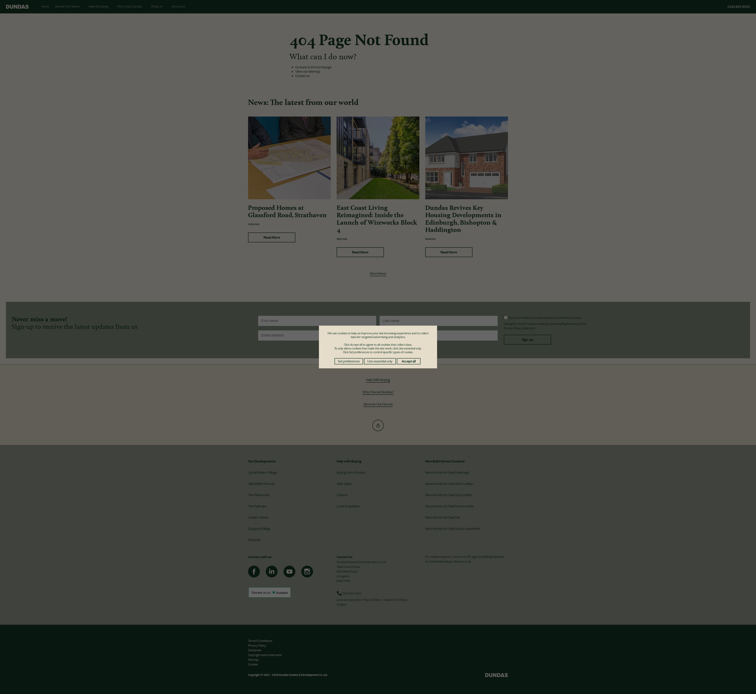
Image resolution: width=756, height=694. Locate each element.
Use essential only (380, 361)
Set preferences (349, 361)
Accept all (409, 361)
